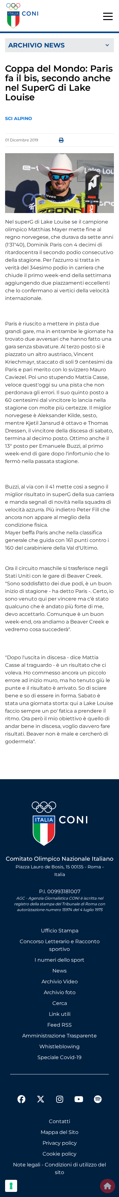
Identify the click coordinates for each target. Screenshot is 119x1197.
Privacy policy (60, 1143)
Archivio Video (60, 982)
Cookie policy (59, 1154)
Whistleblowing (59, 1047)
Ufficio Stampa (59, 931)
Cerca (59, 1003)
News (59, 971)
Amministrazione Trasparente (59, 1036)
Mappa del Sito (59, 1132)
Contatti (59, 1121)
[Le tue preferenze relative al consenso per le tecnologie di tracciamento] (11, 1186)
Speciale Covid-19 (59, 1057)
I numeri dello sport (59, 960)
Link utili (59, 1014)
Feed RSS (59, 1025)
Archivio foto (60, 992)
